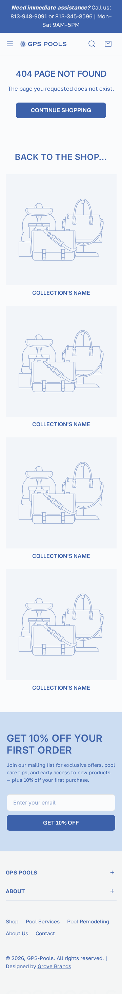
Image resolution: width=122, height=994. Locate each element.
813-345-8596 (74, 16)
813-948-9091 (29, 16)
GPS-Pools (40, 958)
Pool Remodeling (88, 921)
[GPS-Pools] (43, 44)
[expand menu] (10, 44)
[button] (108, 44)
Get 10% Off (61, 823)
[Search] (92, 44)
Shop (12, 921)
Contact (45, 933)
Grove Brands (54, 966)
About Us (17, 933)
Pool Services (43, 921)
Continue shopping (61, 110)
